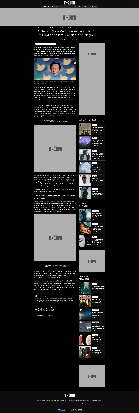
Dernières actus (41, 27)
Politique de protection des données (94, 400)
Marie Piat (42, 296)
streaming (86, 7)
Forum (93, 7)
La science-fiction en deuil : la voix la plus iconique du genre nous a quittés (98, 289)
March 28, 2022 (63, 122)
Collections (69, 7)
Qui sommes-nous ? (55, 400)
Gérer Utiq (80, 403)
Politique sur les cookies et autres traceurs (77, 400)
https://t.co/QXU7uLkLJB (61, 265)
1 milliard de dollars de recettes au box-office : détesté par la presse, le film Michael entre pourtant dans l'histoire (97, 157)
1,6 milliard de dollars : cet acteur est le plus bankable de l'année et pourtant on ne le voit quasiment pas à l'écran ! (98, 196)
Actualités (47, 7)
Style (61, 7)
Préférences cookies (87, 403)
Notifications (73, 403)
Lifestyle (78, 7)
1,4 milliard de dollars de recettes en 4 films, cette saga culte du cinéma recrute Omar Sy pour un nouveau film (97, 183)
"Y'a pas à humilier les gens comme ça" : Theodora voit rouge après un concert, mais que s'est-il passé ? (97, 230)
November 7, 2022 (61, 267)
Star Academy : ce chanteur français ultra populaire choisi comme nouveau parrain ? (97, 303)
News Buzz (40, 315)
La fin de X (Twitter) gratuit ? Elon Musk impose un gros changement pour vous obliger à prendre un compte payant (97, 244)
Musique (55, 7)
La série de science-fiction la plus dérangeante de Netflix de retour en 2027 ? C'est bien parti (97, 316)
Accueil (35, 27)
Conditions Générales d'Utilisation (43, 400)
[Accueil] (69, 2)
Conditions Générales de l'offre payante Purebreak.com (59, 403)
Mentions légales (64, 400)
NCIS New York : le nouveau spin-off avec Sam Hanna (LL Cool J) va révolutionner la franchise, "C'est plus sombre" (98, 355)
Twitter (50, 315)
